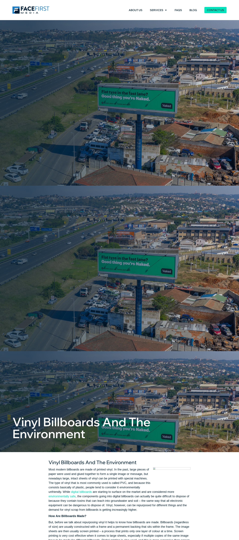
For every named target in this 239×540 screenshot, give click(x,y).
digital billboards (81, 491)
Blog (193, 10)
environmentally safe (62, 496)
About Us (135, 10)
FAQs (178, 10)
